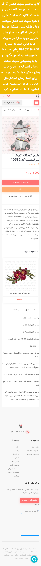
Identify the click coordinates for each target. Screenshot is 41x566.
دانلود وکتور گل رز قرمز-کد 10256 (20, 293)
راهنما (17, 450)
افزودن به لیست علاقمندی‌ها (19, 196)
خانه (17, 447)
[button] (12, 102)
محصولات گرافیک (33, 450)
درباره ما (16, 454)
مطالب (16, 476)
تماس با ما (15, 461)
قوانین (17, 458)
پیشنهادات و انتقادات (29, 500)
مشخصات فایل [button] (31, 310)
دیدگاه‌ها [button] (16, 310)
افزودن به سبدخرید (19, 182)
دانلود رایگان (35, 447)
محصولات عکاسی (33, 454)
